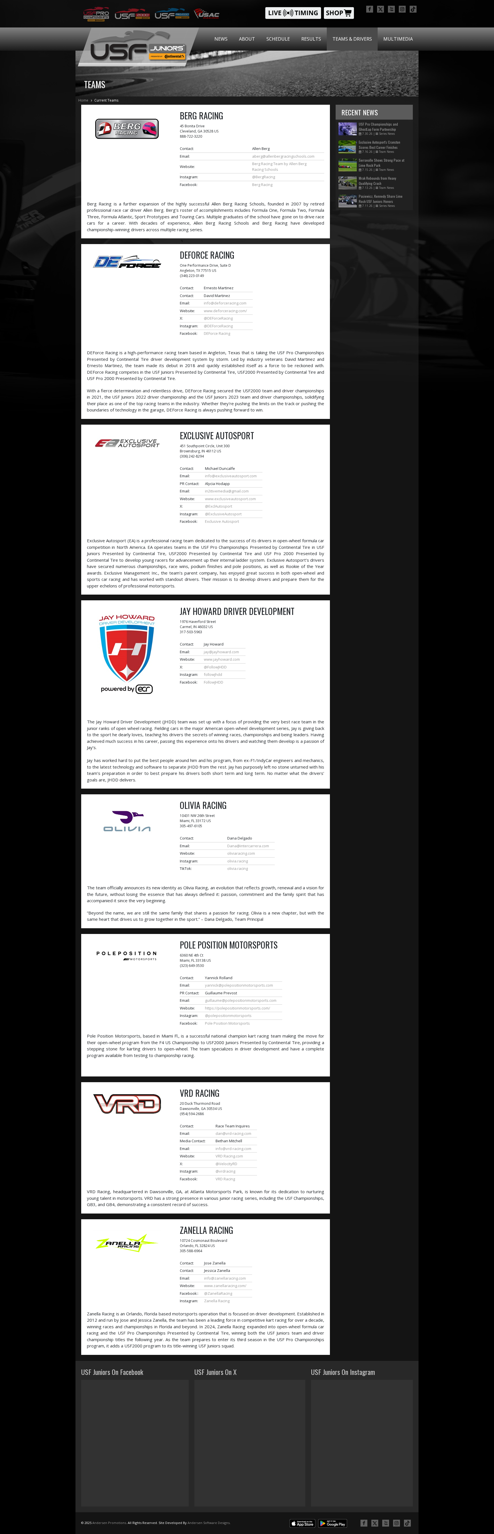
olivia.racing (237, 861)
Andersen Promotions (109, 1523)
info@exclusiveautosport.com (231, 475)
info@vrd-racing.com (233, 1148)
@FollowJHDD (215, 667)
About (247, 39)
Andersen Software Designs (209, 1523)
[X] (380, 9)
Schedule (278, 39)
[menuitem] (221, 39)
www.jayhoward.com (222, 659)
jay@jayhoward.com (221, 651)
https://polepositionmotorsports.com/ (237, 1008)
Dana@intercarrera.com (248, 845)
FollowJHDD (213, 682)
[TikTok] (413, 9)
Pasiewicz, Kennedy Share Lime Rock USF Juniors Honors (381, 199)
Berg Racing (262, 184)
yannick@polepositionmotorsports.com (239, 985)
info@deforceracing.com (225, 303)
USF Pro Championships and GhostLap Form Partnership (378, 127)
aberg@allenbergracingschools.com (283, 156)
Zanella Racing (217, 1300)
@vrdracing (225, 1171)
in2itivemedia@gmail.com (227, 491)
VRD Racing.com (229, 1156)
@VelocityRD (226, 1163)
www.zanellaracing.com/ (225, 1285)
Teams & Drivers (352, 39)
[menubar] (314, 39)
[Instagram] (402, 9)
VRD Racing (225, 1178)
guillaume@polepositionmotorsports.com (240, 1000)
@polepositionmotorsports (228, 1015)
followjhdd (213, 674)
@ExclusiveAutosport (223, 513)
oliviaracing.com (241, 853)
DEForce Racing (217, 333)
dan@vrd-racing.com (233, 1133)
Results (311, 39)
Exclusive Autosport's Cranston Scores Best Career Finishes (379, 145)
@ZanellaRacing (218, 1293)
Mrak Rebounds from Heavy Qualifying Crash (377, 181)
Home (83, 100)
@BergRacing (263, 176)
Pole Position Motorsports (227, 1023)
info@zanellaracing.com (225, 1278)
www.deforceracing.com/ (225, 310)
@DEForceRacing (218, 318)
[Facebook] (369, 9)
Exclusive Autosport (222, 521)
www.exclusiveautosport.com (230, 498)
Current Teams (106, 100)
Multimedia (398, 39)
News (221, 39)
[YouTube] (391, 9)
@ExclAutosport (218, 506)
